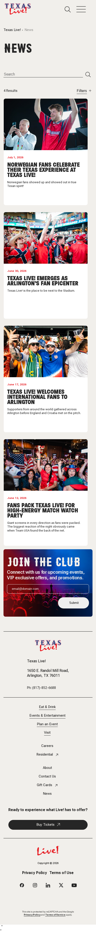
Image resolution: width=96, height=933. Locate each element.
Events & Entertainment (47, 716)
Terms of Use (61, 873)
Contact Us (47, 776)
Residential (44, 755)
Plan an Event (47, 724)
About (47, 768)
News (47, 794)
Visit (47, 733)
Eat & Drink (47, 707)
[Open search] (70, 9)
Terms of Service (55, 914)
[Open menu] (83, 9)
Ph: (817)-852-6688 (41, 688)
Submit (74, 603)
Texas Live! (12, 30)
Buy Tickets (45, 824)
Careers (47, 746)
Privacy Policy (34, 873)
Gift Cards (44, 785)
